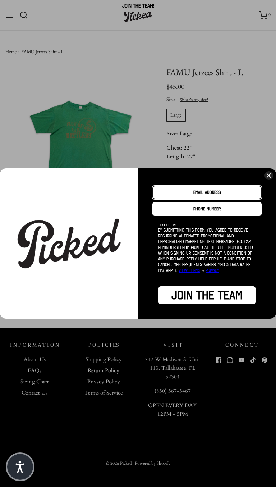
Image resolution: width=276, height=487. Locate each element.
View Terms (189, 270)
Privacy (212, 270)
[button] (20, 466)
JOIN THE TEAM (207, 295)
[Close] (268, 175)
